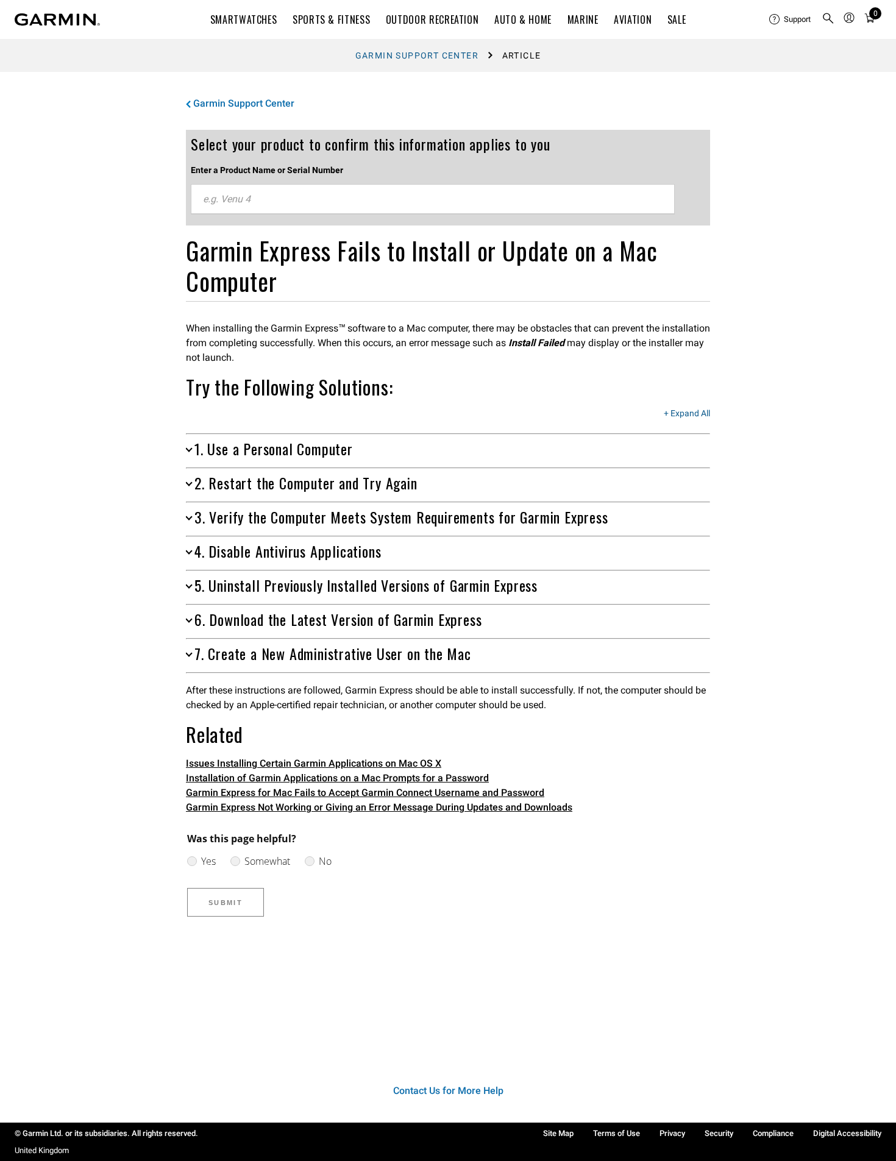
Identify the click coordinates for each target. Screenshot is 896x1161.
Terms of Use (616, 1133)
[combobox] (433, 199)
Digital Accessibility (847, 1133)
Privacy (672, 1133)
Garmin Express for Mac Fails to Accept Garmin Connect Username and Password (365, 792)
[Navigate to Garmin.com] (57, 19)
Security (719, 1133)
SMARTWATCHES (243, 19)
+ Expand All (687, 414)
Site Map (558, 1133)
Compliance (773, 1133)
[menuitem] (790, 19)
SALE (676, 19)
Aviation (633, 19)
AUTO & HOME (523, 19)
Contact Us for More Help (448, 1090)
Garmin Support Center (416, 55)
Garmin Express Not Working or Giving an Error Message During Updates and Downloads (379, 807)
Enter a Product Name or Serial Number (267, 170)
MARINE (583, 19)
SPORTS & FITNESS (331, 19)
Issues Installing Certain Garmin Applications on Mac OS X (313, 763)
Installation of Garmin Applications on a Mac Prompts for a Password (337, 778)
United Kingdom (42, 1150)
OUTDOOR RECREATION (432, 19)
